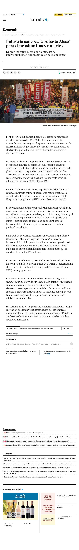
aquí (48, 353)
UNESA (8, 344)
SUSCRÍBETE (58, 15)
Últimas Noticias (59, 35)
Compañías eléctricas (23, 344)
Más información (11, 353)
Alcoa (14, 344)
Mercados (6, 35)
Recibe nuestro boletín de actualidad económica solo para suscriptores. (31, 328)
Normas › (70, 334)
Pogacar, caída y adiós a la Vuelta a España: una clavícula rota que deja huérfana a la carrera (33, 477)
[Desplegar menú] (4, 20)
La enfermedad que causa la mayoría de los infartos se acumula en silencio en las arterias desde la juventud (38, 464)
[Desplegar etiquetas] (71, 343)
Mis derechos (29, 35)
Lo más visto (7, 454)
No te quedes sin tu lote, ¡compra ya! (64, 517)
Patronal (34, 344)
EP (39, 65)
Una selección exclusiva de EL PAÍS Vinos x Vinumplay (19, 525)
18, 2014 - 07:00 (41, 67)
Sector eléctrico (54, 344)
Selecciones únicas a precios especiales (65, 506)
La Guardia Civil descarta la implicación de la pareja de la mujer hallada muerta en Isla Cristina (41, 445)
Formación (20, 35)
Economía (10, 29)
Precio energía (43, 344)
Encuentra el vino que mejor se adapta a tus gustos (66, 496)
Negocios (37, 35)
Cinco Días (45, 35)
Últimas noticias (9, 429)
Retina (51, 35)
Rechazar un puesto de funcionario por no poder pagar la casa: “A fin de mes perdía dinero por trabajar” (37, 467)
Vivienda (13, 35)
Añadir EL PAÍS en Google (68, 72)
